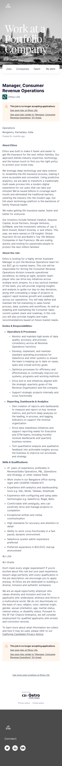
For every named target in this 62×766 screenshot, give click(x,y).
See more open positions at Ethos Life (31, 675)
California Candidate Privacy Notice (22, 634)
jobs (9, 68)
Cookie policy (38, 703)
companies (22, 68)
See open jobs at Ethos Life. (24, 110)
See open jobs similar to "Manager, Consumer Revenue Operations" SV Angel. (32, 116)
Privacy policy (24, 703)
